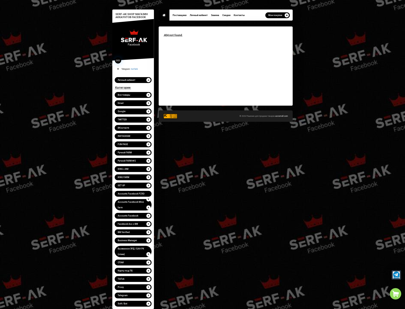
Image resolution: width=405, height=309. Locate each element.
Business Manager (127, 240)
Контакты (239, 15)
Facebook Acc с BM (128, 224)
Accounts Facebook (128, 215)
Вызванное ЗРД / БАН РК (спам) (131, 251)
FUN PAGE (123, 144)
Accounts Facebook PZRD (131, 193)
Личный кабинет (126, 80)
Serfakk (134, 69)
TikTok (121, 279)
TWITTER (122, 119)
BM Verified (124, 232)
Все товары (124, 95)
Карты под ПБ (125, 270)
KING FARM (123, 177)
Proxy (121, 287)
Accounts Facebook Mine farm (131, 205)
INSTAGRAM (124, 136)
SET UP (121, 185)
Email (121, 103)
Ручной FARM (125, 152)
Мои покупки (275, 15)
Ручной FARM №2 (127, 160)
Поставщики (180, 15)
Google (121, 111)
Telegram (123, 295)
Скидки (226, 15)
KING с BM (123, 169)
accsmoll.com (281, 116)
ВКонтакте (123, 128)
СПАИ (121, 262)
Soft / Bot (122, 303)
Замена (215, 15)
